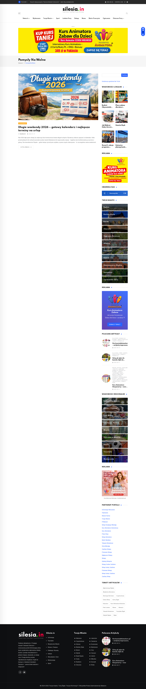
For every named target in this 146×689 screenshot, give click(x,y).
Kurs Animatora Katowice (118, 603)
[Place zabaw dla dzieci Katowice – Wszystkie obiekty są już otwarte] (121, 97)
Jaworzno (94, 638)
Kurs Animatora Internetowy (110, 528)
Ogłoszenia (106, 18)
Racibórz (115, 377)
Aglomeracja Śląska (108, 588)
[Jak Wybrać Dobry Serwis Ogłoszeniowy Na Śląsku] (108, 117)
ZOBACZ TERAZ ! (115, 324)
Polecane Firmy (118, 18)
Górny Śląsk (115, 599)
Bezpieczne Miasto (53, 644)
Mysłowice (94, 647)
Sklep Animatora (107, 537)
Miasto (114, 374)
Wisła (92, 665)
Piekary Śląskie (117, 375)
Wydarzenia (36, 18)
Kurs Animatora (106, 531)
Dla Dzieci (115, 338)
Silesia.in (25, 18)
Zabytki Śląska (107, 615)
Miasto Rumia (106, 516)
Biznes (84, 18)
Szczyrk (93, 662)
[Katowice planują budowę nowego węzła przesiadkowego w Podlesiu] (121, 136)
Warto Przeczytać (94, 18)
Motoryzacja (51, 660)
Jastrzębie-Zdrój (117, 373)
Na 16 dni (117, 81)
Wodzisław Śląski (122, 380)
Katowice (105, 603)
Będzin (114, 367)
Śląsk (115, 615)
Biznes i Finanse (53, 647)
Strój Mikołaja (106, 546)
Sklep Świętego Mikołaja (109, 525)
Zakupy (76, 18)
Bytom (119, 367)
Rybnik (78, 653)
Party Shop (105, 534)
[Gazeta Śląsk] (121, 117)
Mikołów (120, 374)
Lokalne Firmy (67, 18)
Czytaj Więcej (24, 147)
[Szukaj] (127, 13)
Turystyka (50, 641)
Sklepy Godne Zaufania (108, 564)
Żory (113, 382)
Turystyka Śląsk (120, 611)
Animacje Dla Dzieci (108, 596)
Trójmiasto (105, 513)
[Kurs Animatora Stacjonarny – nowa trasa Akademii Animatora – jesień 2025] (106, 378)
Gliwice (120, 371)
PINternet (105, 522)
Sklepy (104, 558)
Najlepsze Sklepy (107, 555)
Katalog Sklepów (107, 561)
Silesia (114, 607)
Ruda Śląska (79, 656)
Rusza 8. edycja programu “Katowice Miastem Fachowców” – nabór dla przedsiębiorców (52, 2)
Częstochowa (120, 596)
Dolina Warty (106, 599)
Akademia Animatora (109, 592)
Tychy (114, 380)
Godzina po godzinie (108, 81)
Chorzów (124, 367)
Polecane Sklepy (107, 552)
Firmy (121, 353)
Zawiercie (94, 641)
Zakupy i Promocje (118, 341)
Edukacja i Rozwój (53, 650)
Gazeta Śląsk (120, 125)
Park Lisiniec (106, 607)
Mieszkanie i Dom (53, 657)
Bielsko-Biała (80, 647)
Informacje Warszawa (108, 510)
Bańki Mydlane (106, 540)
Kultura (50, 654)
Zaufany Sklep (106, 576)
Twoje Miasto (47, 18)
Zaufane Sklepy (106, 549)
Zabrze (123, 381)
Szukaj (124, 75)
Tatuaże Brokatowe (107, 543)
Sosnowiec (121, 378)
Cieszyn (115, 369)
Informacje (51, 637)
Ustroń (93, 656)
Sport (58, 18)
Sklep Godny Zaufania (108, 567)
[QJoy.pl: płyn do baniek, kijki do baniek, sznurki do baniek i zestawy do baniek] (106, 357)
